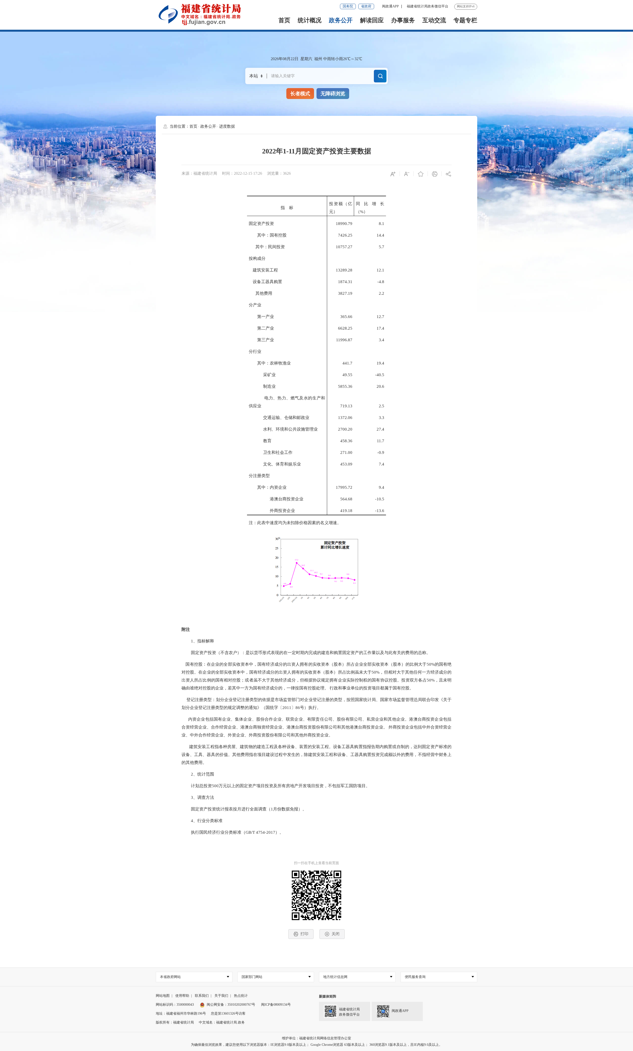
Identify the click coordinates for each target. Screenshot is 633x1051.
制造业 (262, 386)
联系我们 (202, 996)
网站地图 (163, 996)
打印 (304, 934)
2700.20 (345, 429)
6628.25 (345, 328)
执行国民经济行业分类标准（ (214, 832)
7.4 (381, 464)
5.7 (381, 246)
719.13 (346, 406)
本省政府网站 (170, 977)
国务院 (348, 6)
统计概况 (309, 20)
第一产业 (261, 316)
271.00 (346, 452)
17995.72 (344, 487)
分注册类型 (259, 475)
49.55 (347, 374)
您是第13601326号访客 (228, 1013)
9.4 (381, 487)
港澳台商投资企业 (276, 499)
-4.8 (380, 281)
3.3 (381, 417)
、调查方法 (203, 797)
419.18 (346, 510)
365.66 (346, 316)
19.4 (380, 363)
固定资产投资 (261, 223)
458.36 (346, 441)
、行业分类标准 (208, 820)
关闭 (335, 934)
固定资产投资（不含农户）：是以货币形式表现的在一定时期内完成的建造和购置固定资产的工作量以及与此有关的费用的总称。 (306, 652)
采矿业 (262, 374)
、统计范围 (203, 774)
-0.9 (380, 452)
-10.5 (379, 499)
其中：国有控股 (268, 235)
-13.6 (379, 510)
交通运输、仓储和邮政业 (279, 417)
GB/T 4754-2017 (260, 832)
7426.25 (345, 235)
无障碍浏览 (332, 93)
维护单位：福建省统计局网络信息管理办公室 (316, 1038)
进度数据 (227, 126)
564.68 (346, 499)
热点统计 (241, 996)
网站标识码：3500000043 (175, 1004)
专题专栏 (465, 20)
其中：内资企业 (268, 487)
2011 (286, 707)
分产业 (255, 305)
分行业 (255, 351)
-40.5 (379, 374)
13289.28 (344, 270)
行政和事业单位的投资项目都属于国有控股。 (372, 688)
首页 (284, 20)
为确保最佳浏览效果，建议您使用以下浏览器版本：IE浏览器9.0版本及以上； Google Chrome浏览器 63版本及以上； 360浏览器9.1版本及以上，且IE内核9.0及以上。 (316, 1045)
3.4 (381, 340)
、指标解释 (203, 641)
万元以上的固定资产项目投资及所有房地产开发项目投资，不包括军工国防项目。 (294, 785)
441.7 (347, 363)
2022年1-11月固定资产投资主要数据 (316, 151)
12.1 (380, 270)
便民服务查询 (415, 977)
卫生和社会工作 (271, 452)
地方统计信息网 (335, 977)
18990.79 (344, 223)
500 (215, 785)
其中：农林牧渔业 (270, 363)
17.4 (380, 328)
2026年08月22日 (284, 59)
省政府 (366, 6)
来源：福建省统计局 (199, 173)
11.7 (380, 441)
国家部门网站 (252, 977)
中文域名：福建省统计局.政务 (222, 1022)
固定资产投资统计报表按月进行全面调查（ (226, 809)
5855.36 (345, 386)
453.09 (346, 464)
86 (297, 707)
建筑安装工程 (263, 270)
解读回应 (372, 20)
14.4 (380, 235)
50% (431, 664)
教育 (260, 441)
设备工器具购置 (265, 281)
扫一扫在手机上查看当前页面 (316, 863)
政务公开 (341, 20)
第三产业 (261, 340)
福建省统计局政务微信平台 (427, 6)
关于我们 (221, 996)
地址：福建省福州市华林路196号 (181, 1013)
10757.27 (344, 246)
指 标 (287, 207)
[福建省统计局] (203, 14)
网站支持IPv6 (466, 6)
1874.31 (345, 281)
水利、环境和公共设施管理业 (283, 429)
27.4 (380, 429)
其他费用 (263, 293)
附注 (185, 629)
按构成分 (257, 258)
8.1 (381, 223)
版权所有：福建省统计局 (175, 1022)
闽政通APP (390, 6)
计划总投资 (197, 785)
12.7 (380, 316)
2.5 (381, 406)
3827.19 (345, 293)
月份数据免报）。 (290, 809)
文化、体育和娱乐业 (275, 464)
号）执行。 (310, 707)
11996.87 (344, 340)
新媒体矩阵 (327, 996)
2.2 (381, 293)
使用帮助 (182, 996)
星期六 (306, 59)
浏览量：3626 (279, 173)
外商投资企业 (272, 510)
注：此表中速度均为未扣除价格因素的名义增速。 (295, 522)
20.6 (380, 386)
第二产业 (261, 328)
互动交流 (434, 20)
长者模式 (300, 93)
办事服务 (403, 20)
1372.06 (345, 417)
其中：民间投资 (270, 246)
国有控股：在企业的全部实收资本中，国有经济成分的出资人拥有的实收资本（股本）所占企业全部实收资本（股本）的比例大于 (304, 664)
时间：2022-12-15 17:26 (242, 173)
